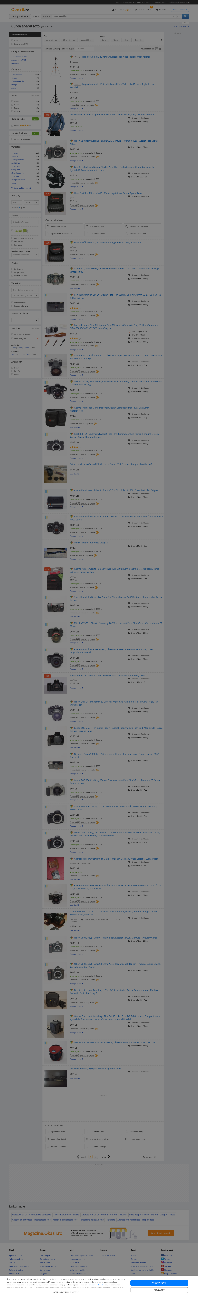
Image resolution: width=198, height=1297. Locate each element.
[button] (66, 1291)
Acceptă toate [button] (159, 1283)
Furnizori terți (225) (96, 1285)
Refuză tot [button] (159, 1290)
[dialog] (99, 1286)
